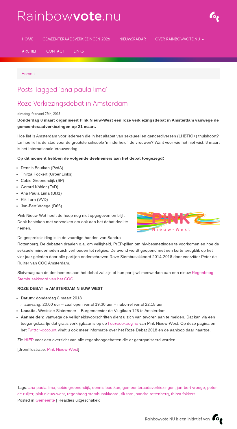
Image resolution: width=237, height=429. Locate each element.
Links (79, 51)
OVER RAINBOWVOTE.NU (178, 39)
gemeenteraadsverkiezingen (149, 387)
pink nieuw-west (50, 393)
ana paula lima (41, 387)
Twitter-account (42, 330)
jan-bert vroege (191, 387)
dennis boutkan (106, 387)
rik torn (127, 393)
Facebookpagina (123, 323)
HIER (29, 339)
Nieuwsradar (132, 39)
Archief (29, 51)
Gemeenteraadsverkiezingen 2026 (76, 39)
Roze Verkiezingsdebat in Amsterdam (72, 103)
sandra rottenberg (152, 393)
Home (27, 39)
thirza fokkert (183, 393)
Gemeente (45, 400)
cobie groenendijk (74, 387)
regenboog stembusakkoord (92, 393)
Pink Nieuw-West (62, 349)
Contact (55, 51)
